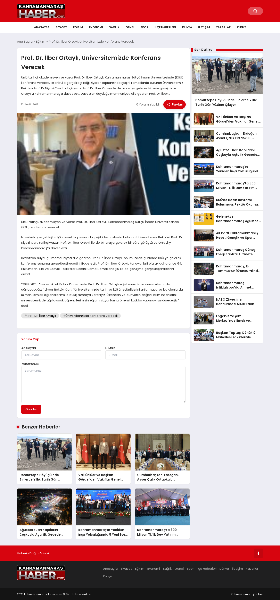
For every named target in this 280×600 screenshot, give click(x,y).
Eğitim (78, 27)
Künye (241, 27)
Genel (129, 27)
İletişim (204, 27)
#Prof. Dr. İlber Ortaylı (40, 316)
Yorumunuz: (30, 363)
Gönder (31, 409)
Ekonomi (96, 27)
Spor (144, 27)
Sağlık (114, 27)
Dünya (187, 27)
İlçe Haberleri (165, 27)
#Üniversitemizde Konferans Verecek (90, 316)
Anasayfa (41, 27)
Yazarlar (223, 27)
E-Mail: (110, 348)
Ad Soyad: (28, 348)
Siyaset (61, 27)
